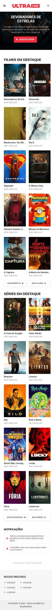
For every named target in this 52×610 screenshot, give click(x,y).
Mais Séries (37, 517)
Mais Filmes (38, 283)
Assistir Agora (26, 39)
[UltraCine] (26, 6)
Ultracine (11, 583)
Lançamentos (14, 283)
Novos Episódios (15, 517)
